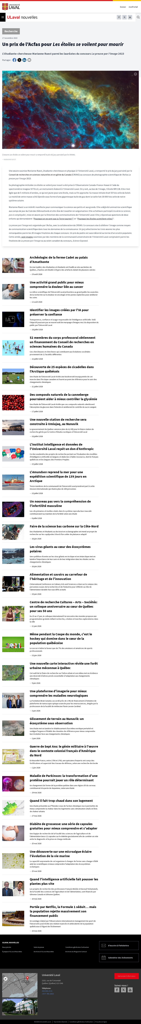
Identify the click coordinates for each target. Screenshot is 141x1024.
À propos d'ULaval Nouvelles (12, 952)
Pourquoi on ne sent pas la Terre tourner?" (54, 218)
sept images (27, 236)
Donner (123, 7)
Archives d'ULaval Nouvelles (44, 952)
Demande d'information (126, 976)
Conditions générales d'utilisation (77, 947)
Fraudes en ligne (101, 1022)
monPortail (133, 7)
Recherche (11, 31)
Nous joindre (6, 947)
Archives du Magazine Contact (76, 952)
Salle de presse (39, 947)
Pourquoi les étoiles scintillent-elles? (95, 218)
